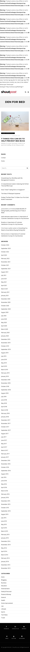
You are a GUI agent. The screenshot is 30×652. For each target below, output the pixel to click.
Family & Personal (6, 591)
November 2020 (5, 302)
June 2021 (4, 278)
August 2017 (4, 433)
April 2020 (4, 326)
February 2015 (5, 534)
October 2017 (5, 427)
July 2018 (3, 396)
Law (2, 606)
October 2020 (5, 305)
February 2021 (5, 292)
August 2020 (4, 312)
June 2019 (4, 359)
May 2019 (4, 363)
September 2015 (6, 511)
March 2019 (4, 369)
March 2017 (4, 450)
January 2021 (5, 295)
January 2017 (5, 457)
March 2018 (4, 410)
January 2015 (5, 538)
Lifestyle (3, 609)
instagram (22, 638)
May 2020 (4, 322)
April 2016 (4, 487)
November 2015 (5, 504)
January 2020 (5, 336)
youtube (13, 638)
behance (24, 628)
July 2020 (3, 315)
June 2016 (4, 480)
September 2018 (6, 390)
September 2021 (6, 268)
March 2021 (4, 289)
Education (4, 585)
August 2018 (4, 393)
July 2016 (3, 477)
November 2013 (5, 568)
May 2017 (4, 443)
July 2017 (3, 437)
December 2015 (5, 501)
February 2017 (5, 454)
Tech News (4, 615)
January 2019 (5, 376)
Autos (3, 577)
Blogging (3, 580)
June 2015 (4, 521)
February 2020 (5, 332)
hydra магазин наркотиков (9, 216)
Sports (3, 612)
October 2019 (5, 346)
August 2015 (4, 514)
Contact (3, 157)
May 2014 (4, 548)
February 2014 (5, 558)
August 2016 (4, 474)
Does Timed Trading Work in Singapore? (13, 190)
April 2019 (4, 366)
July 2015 (3, 518)
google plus (15, 628)
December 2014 (5, 541)
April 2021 (4, 285)
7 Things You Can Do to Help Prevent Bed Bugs (13, 140)
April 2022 (4, 255)
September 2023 (6, 248)
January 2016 (5, 497)
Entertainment (5, 588)
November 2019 (5, 342)
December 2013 (5, 565)
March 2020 (4, 329)
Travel (3, 617)
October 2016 (5, 467)
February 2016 (5, 494)
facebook (6, 628)
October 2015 (5, 507)
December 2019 (5, 339)
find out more (5, 234)
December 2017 (5, 420)
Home (3, 161)
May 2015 (4, 524)
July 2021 (3, 275)
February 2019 (5, 373)
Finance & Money (6, 594)
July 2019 (3, 356)
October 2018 (5, 386)
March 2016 (4, 491)
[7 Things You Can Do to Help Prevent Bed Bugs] (15, 121)
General (3, 597)
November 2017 (5, 423)
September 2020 (6, 309)
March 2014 (4, 555)
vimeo (6, 638)
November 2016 (5, 464)
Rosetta (3, 222)
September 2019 (6, 349)
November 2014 (5, 544)
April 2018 (4, 406)
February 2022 (5, 258)
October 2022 (5, 252)
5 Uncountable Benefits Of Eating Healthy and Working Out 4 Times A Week (13, 210)
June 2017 (4, 440)
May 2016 (4, 484)
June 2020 (4, 319)
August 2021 (4, 272)
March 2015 (4, 531)
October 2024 (5, 245)
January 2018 (5, 416)
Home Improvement (8, 133)
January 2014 (5, 561)
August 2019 (4, 353)
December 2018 (5, 379)
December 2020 (5, 299)
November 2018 (5, 383)
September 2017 (6, 430)
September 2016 (6, 470)
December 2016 (5, 460)
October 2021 (5, 265)
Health (3, 600)
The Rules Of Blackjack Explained (10, 193)
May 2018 (4, 403)
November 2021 (5, 262)
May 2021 (4, 282)
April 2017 (4, 447)
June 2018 (4, 400)
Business (3, 583)
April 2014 (4, 551)
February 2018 (5, 413)
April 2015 (4, 528)
